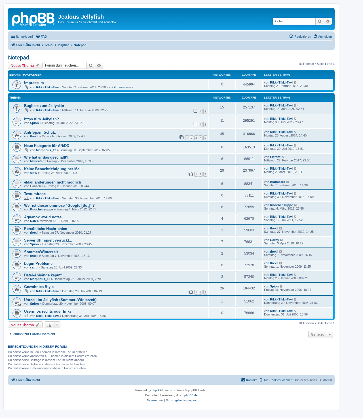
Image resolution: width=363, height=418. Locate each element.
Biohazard (277, 182)
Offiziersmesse (122, 87)
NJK (33, 221)
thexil (34, 136)
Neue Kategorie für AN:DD (46, 146)
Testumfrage (35, 194)
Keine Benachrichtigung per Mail (53, 169)
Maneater (37, 161)
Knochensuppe (41, 209)
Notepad (18, 57)
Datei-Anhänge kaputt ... (45, 275)
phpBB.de (191, 395)
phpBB (156, 390)
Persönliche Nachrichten (45, 229)
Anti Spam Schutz (40, 132)
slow (33, 172)
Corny (274, 240)
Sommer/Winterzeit (41, 252)
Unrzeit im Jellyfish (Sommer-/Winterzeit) (60, 300)
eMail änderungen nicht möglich (52, 182)
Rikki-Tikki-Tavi (47, 87)
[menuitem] (41, 36)
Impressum (34, 83)
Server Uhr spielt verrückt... (48, 240)
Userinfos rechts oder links (47, 311)
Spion (34, 123)
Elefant (275, 157)
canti (33, 267)
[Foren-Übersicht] (33, 18)
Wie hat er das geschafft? (46, 157)
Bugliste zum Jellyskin (44, 106)
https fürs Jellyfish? (41, 119)
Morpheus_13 (46, 150)
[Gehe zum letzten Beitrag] (295, 82)
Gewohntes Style (39, 287)
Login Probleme (38, 263)
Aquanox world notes (43, 217)
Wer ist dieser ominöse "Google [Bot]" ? (59, 205)
